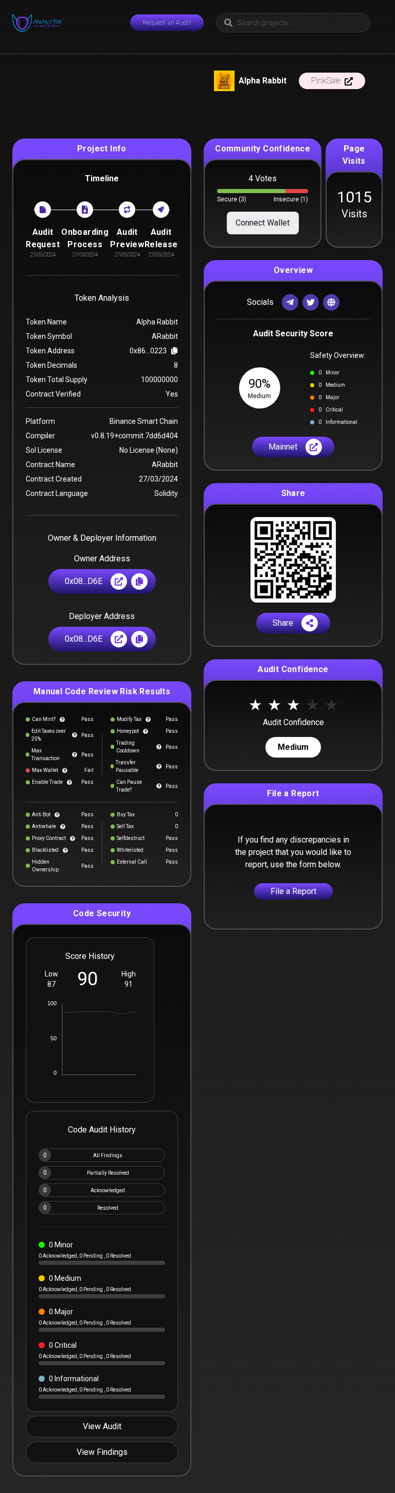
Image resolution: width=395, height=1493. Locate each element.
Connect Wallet (263, 223)
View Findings (102, 1452)
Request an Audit (166, 22)
